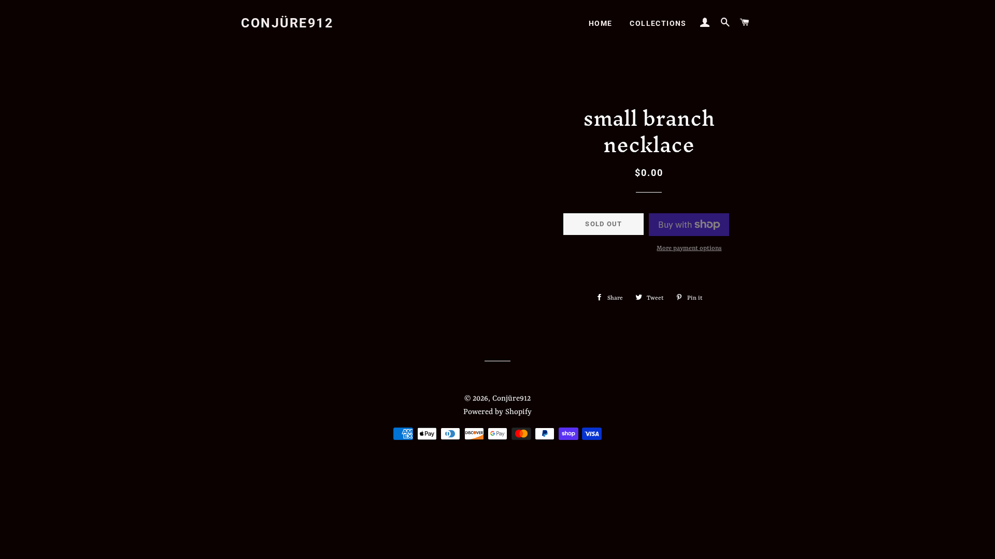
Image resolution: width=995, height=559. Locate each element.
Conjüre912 (287, 23)
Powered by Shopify (497, 412)
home (601, 23)
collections (658, 23)
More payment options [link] (689, 248)
